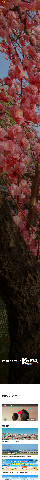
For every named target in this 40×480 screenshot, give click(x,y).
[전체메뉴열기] (37, 2)
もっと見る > (34, 426)
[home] (5, 2)
